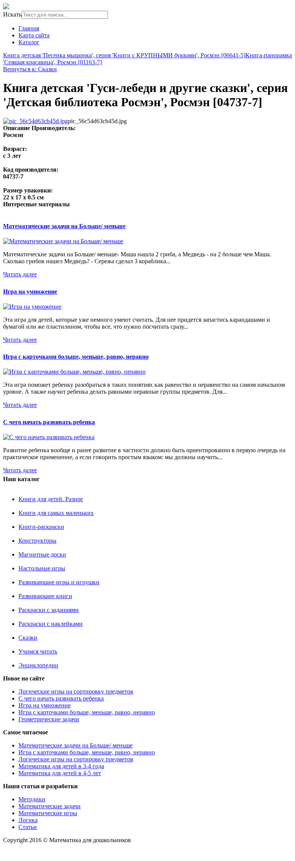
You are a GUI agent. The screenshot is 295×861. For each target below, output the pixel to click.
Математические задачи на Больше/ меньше (64, 226)
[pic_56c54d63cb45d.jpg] (35, 121)
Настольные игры (41, 568)
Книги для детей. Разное (50, 499)
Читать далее (20, 274)
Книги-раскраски (41, 526)
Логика (28, 820)
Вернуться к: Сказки (30, 69)
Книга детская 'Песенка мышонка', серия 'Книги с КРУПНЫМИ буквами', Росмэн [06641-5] (124, 55)
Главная (28, 28)
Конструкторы (37, 540)
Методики (31, 799)
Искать (12, 14)
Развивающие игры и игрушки (58, 582)
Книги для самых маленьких (56, 513)
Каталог (29, 42)
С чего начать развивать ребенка (49, 422)
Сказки (27, 637)
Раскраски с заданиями (48, 610)
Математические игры (47, 813)
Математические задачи (49, 806)
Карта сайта (34, 35)
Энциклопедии (38, 665)
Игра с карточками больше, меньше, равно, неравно (76, 356)
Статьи (27, 827)
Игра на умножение (30, 291)
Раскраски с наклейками (50, 623)
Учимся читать (37, 651)
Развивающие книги (45, 596)
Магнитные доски (42, 554)
